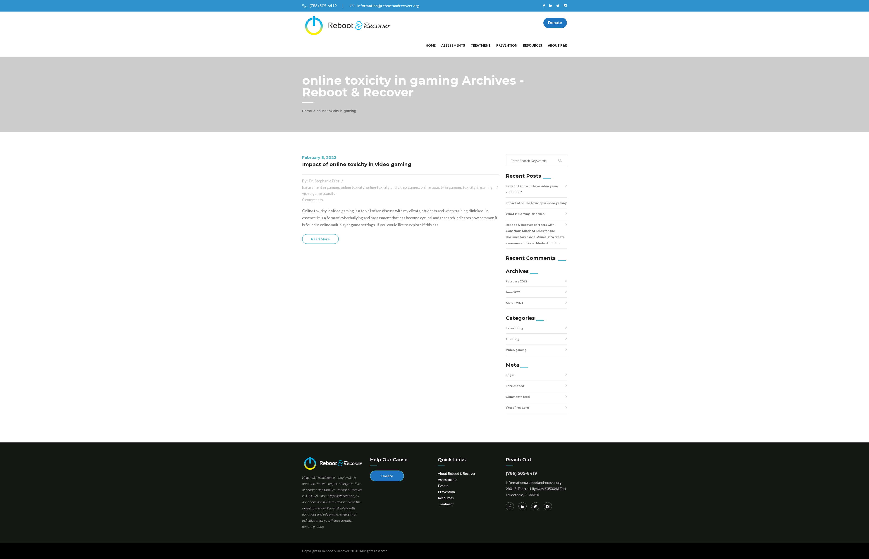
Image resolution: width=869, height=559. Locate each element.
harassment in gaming (320, 187)
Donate (555, 23)
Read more (320, 239)
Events (443, 486)
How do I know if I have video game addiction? (532, 189)
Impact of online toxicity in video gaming (356, 164)
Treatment (481, 45)
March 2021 (514, 303)
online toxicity (352, 187)
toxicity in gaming (478, 187)
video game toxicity (318, 193)
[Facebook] (510, 506)
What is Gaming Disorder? (525, 214)
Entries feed (515, 386)
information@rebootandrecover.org (388, 5)
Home (431, 45)
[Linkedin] (522, 506)
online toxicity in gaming (336, 111)
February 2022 (516, 281)
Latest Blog (514, 328)
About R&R (557, 45)
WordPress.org (517, 407)
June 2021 (513, 292)
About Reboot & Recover (456, 473)
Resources (532, 45)
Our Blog (512, 339)
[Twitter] (535, 506)
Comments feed (518, 397)
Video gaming (516, 350)
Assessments (453, 45)
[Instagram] (548, 506)
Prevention (506, 45)
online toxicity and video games (392, 187)
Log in (510, 375)
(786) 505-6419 (323, 5)
